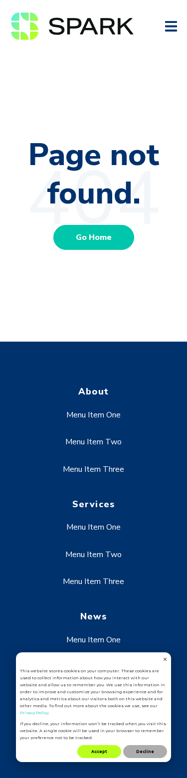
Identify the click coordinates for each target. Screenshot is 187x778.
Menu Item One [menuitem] (93, 414)
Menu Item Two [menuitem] (93, 441)
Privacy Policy (34, 712)
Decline (145, 751)
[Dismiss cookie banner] (165, 659)
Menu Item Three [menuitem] (93, 469)
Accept (99, 751)
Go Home (94, 237)
